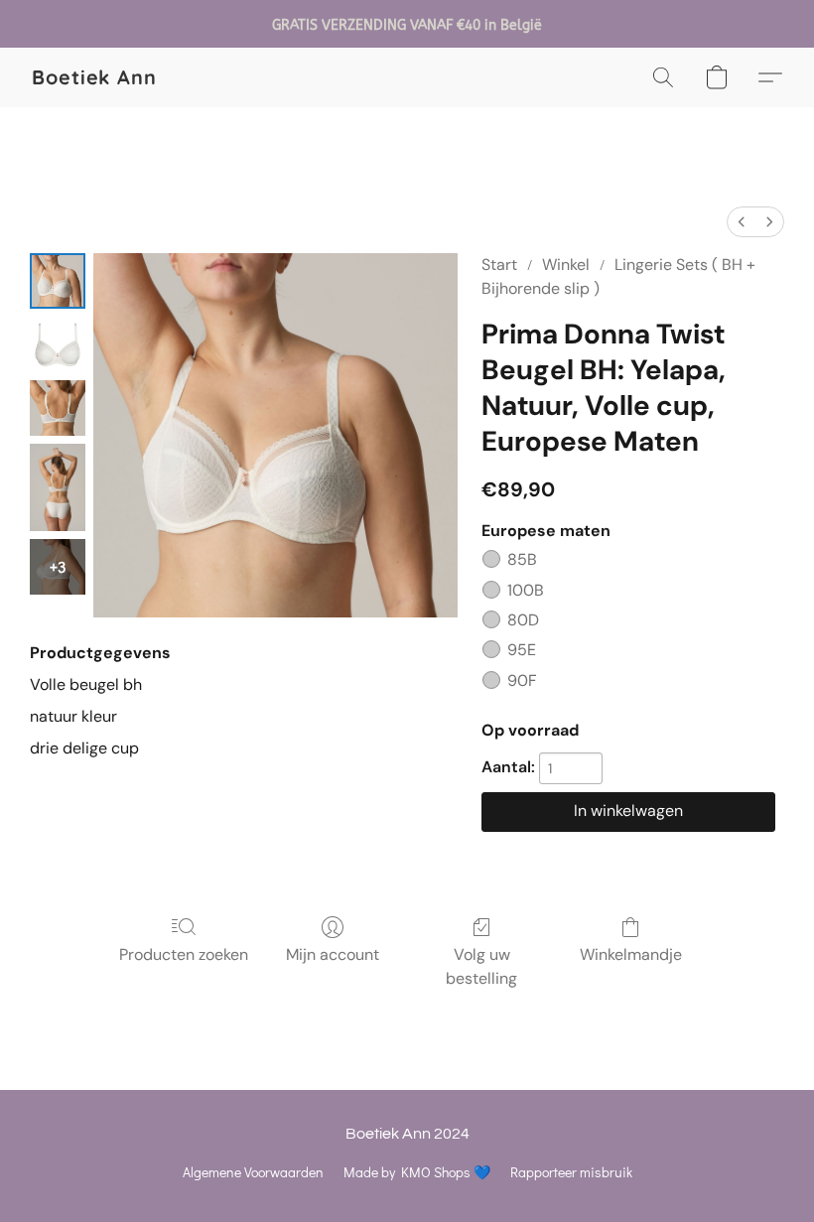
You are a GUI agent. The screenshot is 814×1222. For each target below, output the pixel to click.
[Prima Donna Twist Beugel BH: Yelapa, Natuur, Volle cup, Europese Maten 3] (57, 487)
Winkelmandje (631, 954)
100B (525, 590)
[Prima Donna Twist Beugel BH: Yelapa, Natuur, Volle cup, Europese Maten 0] (57, 281)
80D (523, 620)
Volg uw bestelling (481, 966)
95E (521, 649)
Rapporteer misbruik (571, 1171)
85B (522, 559)
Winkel (566, 264)
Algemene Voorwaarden (253, 1171)
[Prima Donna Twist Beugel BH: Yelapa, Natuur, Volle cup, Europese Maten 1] (57, 344)
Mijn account (332, 954)
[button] (94, 77)
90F (522, 680)
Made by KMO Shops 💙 (416, 1171)
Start (499, 264)
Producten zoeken (183, 954)
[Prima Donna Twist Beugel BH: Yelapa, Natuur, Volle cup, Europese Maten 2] (57, 408)
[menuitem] (741, 221)
